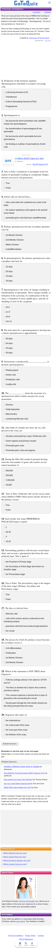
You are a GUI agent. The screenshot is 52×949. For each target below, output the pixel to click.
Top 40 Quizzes (38, 164)
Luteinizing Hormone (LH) (16, 92)
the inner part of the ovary (16, 730)
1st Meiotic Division (13, 235)
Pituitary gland (11, 370)
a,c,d (7, 312)
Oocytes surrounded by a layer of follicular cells (25, 436)
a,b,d (7, 316)
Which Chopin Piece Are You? (15, 857)
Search (26, 945)
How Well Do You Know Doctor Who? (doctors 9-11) (24, 773)
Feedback (47, 12)
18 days (9, 281)
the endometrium (12, 720)
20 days (9, 271)
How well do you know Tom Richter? (18, 779)
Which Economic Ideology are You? (17, 860)
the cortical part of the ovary (17, 725)
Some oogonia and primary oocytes (20, 441)
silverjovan (33, 38)
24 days (9, 348)
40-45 (8, 532)
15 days (9, 276)
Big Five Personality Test (28, 901)
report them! (20, 921)
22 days (9, 267)
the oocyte (10, 631)
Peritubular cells (12, 379)
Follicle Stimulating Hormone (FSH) (20, 102)
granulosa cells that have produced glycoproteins (26, 626)
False (8, 188)
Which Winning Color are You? (15, 853)
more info (47, 40)
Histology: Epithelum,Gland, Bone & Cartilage (22, 766)
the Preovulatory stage (15, 574)
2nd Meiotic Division (14, 662)
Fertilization (10, 653)
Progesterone (11, 106)
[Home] (26, 3)
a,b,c (7, 307)
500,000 (9, 471)
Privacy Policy (30, 935)
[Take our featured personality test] (26, 887)
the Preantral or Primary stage (18, 562)
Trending (32, 945)
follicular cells (11, 614)
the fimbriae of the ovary (15, 735)
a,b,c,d (8, 321)
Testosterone (11, 97)
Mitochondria (11, 414)
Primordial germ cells (14, 446)
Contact (41, 935)
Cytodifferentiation (13, 249)
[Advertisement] (26, 60)
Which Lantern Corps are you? (15, 864)
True (7, 183)
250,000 (9, 475)
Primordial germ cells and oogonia (20, 450)
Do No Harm (44, 38)
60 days (9, 339)
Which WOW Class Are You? (30, 158)
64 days (9, 343)
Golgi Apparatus (12, 409)
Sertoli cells (10, 375)
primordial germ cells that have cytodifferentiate (25, 218)
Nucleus (9, 405)
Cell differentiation (13, 648)
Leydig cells (10, 384)
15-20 (8, 541)
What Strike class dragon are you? (17, 787)
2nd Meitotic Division (14, 240)
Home (20, 945)
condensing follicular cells (16, 419)
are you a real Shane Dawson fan (17, 783)
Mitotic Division (12, 245)
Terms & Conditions (15, 935)
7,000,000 (9, 480)
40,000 (8, 485)
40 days (9, 353)
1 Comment (36, 12)
